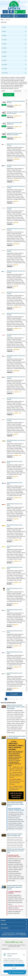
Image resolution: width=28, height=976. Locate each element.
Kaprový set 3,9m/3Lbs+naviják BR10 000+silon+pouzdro (16, 112)
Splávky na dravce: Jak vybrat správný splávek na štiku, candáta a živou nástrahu (16, 706)
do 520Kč (4, 56)
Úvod (2, 19)
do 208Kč (4, 48)
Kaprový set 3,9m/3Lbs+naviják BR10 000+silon (16, 101)
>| (22, 699)
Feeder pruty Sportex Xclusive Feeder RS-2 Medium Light (14, 834)
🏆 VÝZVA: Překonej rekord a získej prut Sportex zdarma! (16, 737)
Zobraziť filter (8, 94)
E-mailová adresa (5, 948)
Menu (16, 16)
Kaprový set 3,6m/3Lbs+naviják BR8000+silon (14, 123)
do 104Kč (4, 35)
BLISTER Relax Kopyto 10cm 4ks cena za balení (16, 144)
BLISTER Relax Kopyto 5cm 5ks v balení (15, 462)
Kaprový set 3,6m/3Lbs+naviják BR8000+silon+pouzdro (14, 133)
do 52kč (4, 27)
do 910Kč (4, 60)
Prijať (14, 965)
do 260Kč (4, 52)
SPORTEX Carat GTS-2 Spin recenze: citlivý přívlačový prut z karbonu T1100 (16, 850)
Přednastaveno (17, 91)
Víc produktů (14, 694)
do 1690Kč (4, 64)
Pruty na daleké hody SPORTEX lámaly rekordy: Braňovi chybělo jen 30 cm (15, 804)
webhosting (11, 934)
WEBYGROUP (23, 934)
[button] (25, 971)
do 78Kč (4, 31)
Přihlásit (11, 12)
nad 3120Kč (5, 73)
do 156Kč (4, 44)
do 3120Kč (4, 68)
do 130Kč (4, 39)
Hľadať (5, 12)
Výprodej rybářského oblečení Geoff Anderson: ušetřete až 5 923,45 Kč (14, 887)
